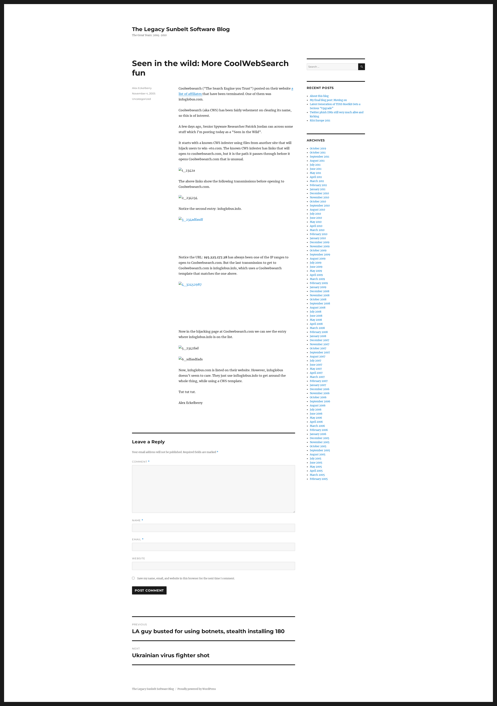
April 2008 (316, 324)
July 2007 (315, 360)
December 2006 (319, 389)
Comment (141, 461)
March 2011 (317, 181)
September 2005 (320, 450)
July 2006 (315, 409)
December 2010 (319, 193)
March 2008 (317, 328)
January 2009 (318, 287)
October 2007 (318, 348)
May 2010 (315, 222)
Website (138, 558)
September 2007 (320, 352)
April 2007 (316, 373)
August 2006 (318, 405)
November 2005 (319, 442)
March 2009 (317, 279)
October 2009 (318, 250)
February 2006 (319, 430)
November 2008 (319, 295)
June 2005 (316, 462)
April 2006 (316, 422)
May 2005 (316, 466)
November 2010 (319, 197)
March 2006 (317, 426)
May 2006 (316, 417)
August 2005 (317, 454)
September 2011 (319, 156)
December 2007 (319, 340)
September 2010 (320, 205)
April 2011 (316, 177)
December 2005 (319, 438)
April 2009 (316, 275)
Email (138, 539)
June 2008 (316, 315)
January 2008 (318, 336)
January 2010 (318, 238)
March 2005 (317, 475)
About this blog (319, 96)
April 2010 (316, 226)
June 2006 (316, 413)
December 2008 (319, 291)
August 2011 (317, 160)
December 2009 (319, 242)
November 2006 (320, 393)
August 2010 (317, 209)
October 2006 (318, 397)
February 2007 (319, 381)
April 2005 (316, 470)
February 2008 (319, 332)
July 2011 (315, 164)
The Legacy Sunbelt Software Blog (181, 29)
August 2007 (317, 356)
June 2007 (316, 364)
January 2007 (318, 385)
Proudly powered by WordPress (196, 689)
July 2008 (315, 311)
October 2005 (318, 446)
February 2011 (318, 185)
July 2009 (315, 262)
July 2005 (315, 458)
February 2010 (318, 234)
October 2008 (318, 299)
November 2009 (320, 246)
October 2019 (318, 148)
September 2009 (320, 254)
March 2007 (317, 377)
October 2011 (318, 152)
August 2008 (317, 307)
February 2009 (319, 283)
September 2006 (320, 401)
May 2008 (316, 320)
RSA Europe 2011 (320, 120)
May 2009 (316, 271)
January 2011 (317, 189)
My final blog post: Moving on (328, 100)
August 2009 (318, 258)
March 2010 (317, 230)
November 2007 (319, 344)
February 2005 (319, 479)
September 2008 (320, 303)
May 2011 (315, 173)
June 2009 (316, 266)
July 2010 (315, 213)
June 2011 (315, 169)
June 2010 (316, 218)
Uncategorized (141, 98)
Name (137, 520)
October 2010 (318, 201)
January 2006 (318, 434)
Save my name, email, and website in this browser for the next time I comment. (186, 578)
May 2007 (316, 368)
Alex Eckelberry (142, 88)
